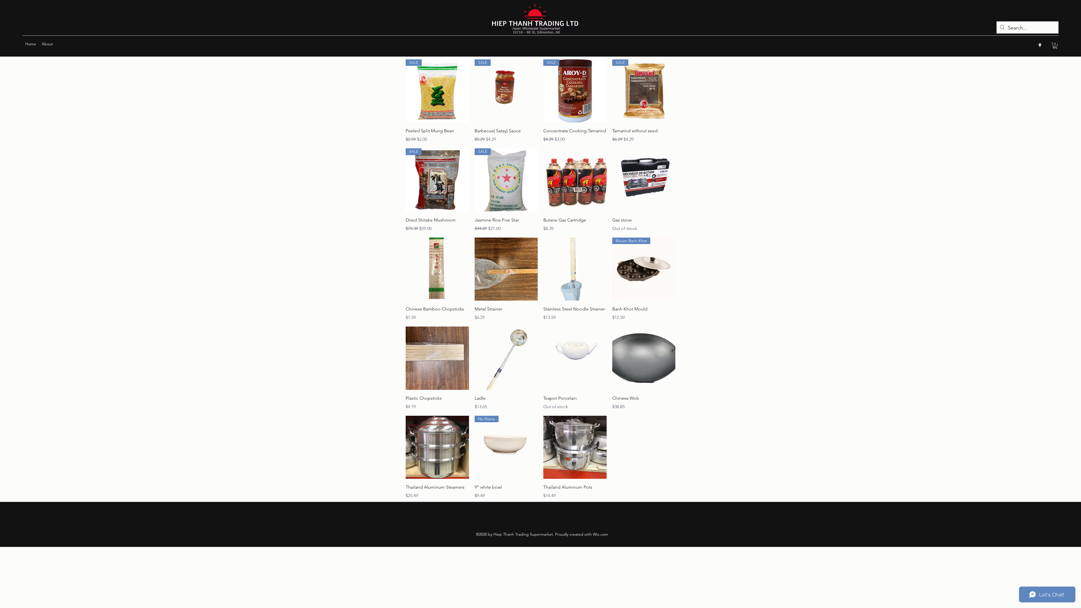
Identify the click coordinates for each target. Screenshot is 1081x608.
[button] (1055, 46)
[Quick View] (575, 180)
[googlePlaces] (1040, 45)
